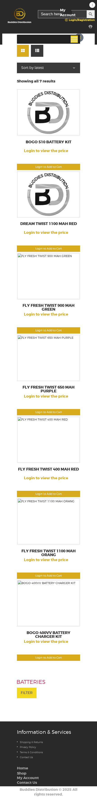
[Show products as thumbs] (23, 51)
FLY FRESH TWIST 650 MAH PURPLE (48, 389)
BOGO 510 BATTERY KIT (48, 142)
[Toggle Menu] (74, 39)
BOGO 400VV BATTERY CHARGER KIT (48, 635)
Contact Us (26, 757)
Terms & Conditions (31, 752)
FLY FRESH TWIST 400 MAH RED (48, 469)
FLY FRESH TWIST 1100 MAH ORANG (48, 553)
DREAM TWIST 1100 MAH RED (48, 224)
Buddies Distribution (39, 789)
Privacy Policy (28, 747)
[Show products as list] (37, 51)
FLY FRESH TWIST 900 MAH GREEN (48, 307)
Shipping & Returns (31, 742)
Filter (27, 693)
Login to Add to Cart (48, 166)
